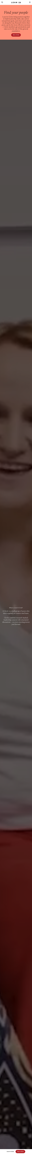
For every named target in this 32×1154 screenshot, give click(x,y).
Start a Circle (16, 35)
